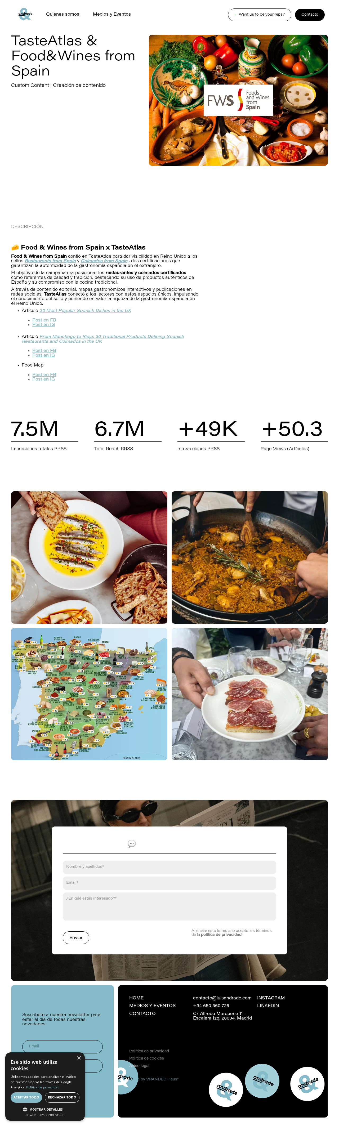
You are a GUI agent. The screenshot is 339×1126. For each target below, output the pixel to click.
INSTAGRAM (271, 998)
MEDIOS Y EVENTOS (152, 1006)
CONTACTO (142, 1014)
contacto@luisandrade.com (222, 998)
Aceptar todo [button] (26, 1097)
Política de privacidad (149, 1051)
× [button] (79, 1058)
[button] (45, 1109)
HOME (136, 998)
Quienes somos (62, 14)
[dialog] (45, 1086)
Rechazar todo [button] (62, 1097)
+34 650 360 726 (211, 1006)
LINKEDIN (268, 1006)
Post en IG (43, 356)
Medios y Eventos (112, 14)
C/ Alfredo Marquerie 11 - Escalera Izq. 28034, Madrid (222, 1016)
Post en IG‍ (43, 325)
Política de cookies (146, 1059)
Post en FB (44, 320)
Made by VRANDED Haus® (154, 1080)
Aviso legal (139, 1066)
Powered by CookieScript (45, 1115)
